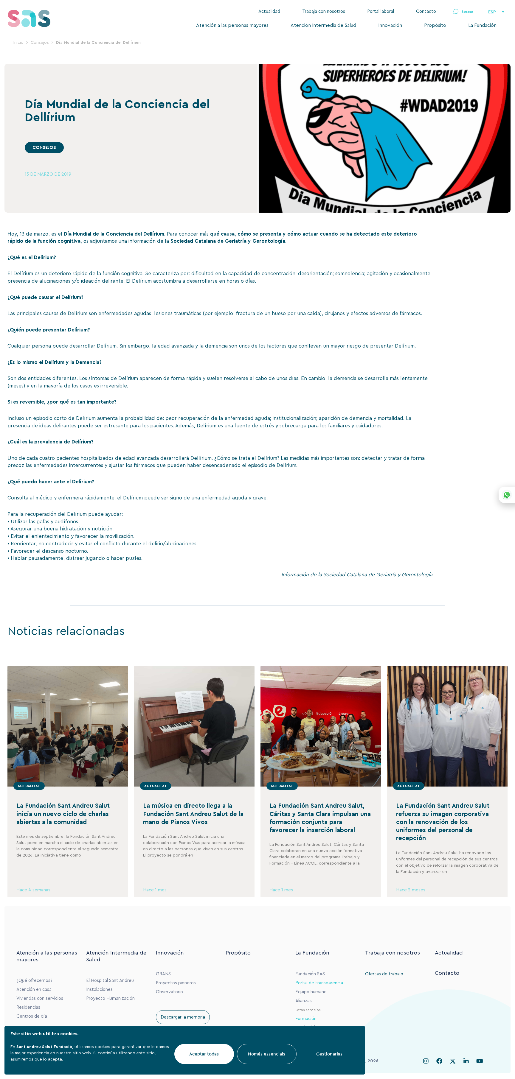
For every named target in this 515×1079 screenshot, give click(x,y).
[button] (463, 11)
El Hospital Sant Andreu (110, 980)
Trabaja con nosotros (323, 11)
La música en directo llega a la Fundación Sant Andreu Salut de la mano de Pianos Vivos (193, 814)
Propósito (435, 25)
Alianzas (303, 1001)
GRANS (163, 974)
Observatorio (169, 992)
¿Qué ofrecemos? (34, 980)
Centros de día (31, 1016)
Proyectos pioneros (176, 983)
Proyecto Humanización (110, 998)
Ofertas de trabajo (384, 974)
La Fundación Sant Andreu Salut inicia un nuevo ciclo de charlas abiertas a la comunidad (63, 814)
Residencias (28, 1007)
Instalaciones (99, 989)
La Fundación (482, 25)
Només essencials (266, 1054)
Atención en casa (34, 989)
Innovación (390, 25)
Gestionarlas (329, 1054)
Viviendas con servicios (39, 998)
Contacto (426, 11)
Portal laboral (380, 11)
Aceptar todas (204, 1054)
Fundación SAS (310, 974)
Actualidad (269, 11)
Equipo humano (311, 992)
